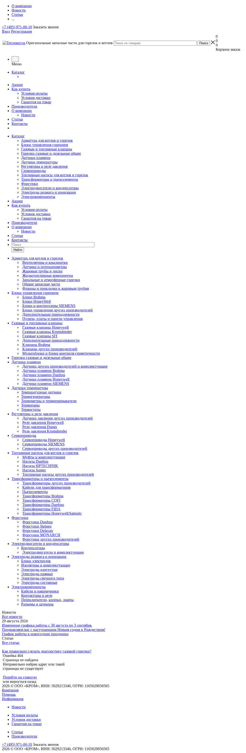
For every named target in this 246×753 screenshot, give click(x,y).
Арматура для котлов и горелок (47, 140)
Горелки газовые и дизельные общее (51, 153)
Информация (12, 699)
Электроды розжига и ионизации (48, 192)
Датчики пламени (35, 158)
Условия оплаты (34, 93)
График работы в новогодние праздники (35, 634)
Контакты (20, 124)
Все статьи (10, 643)
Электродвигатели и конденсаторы (50, 188)
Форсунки (29, 184)
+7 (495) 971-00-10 (17, 27)
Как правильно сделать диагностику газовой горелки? (46, 651)
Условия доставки (35, 98)
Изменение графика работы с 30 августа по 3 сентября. (47, 625)
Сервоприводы (33, 171)
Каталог (18, 72)
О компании (22, 111)
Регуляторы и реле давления (44, 166)
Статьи (17, 119)
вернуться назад (23, 681)
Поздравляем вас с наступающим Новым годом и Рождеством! (53, 630)
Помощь (9, 694)
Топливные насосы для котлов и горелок (54, 175)
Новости (28, 115)
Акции (17, 85)
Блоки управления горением (44, 145)
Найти (17, 250)
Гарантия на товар (36, 102)
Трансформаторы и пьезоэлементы (49, 179)
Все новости (12, 617)
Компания (10, 690)
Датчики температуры (39, 162)
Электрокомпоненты (38, 197)
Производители (24, 106)
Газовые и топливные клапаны (46, 149)
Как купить (21, 89)
